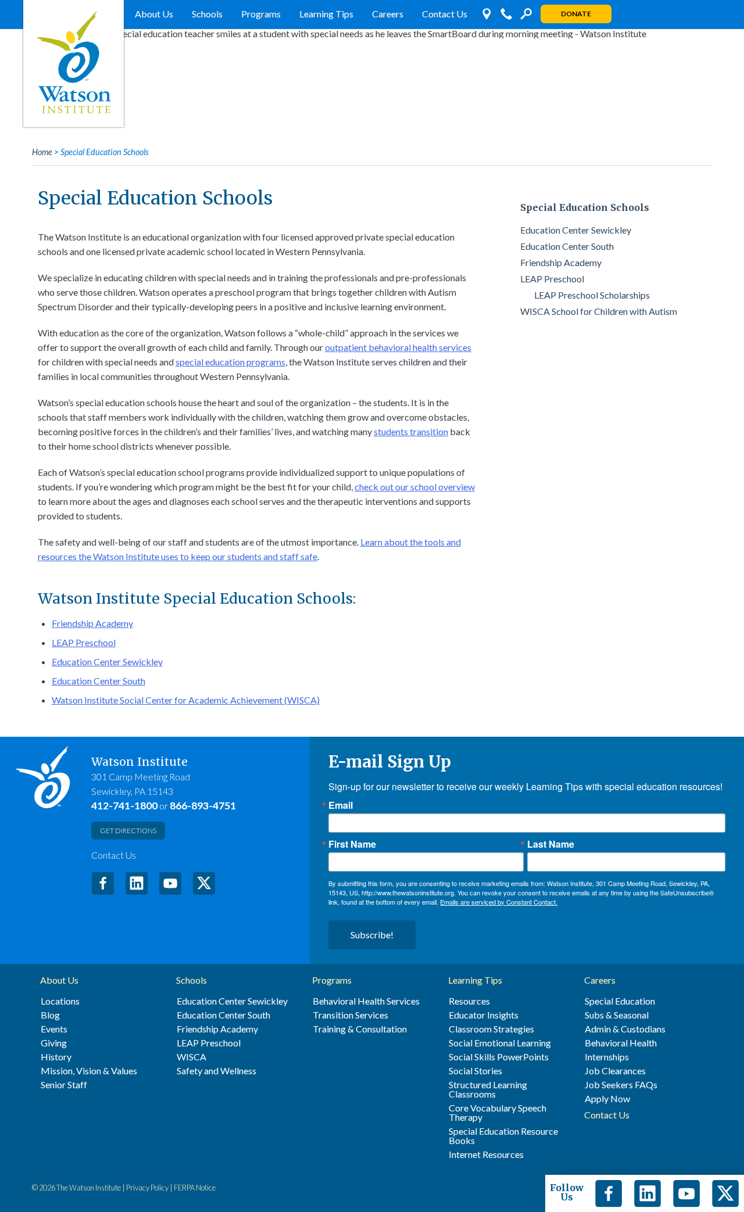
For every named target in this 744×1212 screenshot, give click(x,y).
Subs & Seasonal (617, 1015)
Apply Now (607, 1098)
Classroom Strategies (491, 1029)
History (56, 1057)
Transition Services (350, 1015)
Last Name (550, 844)
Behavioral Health (621, 1043)
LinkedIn (136, 883)
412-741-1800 (124, 805)
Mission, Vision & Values (89, 1070)
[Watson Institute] (74, 63)
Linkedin (647, 1193)
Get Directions (128, 830)
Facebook (103, 883)
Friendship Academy (92, 623)
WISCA (191, 1057)
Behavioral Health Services (366, 1001)
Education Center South (98, 680)
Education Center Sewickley (107, 661)
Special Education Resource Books (503, 1136)
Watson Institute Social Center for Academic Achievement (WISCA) (186, 699)
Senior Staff (64, 1084)
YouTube (170, 883)
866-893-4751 (203, 805)
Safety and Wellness (216, 1070)
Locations (60, 1001)
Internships (607, 1057)
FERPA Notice (195, 1187)
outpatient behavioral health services (398, 347)
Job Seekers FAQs (621, 1084)
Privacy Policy (147, 1187)
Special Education (620, 1001)
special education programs (230, 361)
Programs (261, 13)
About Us (154, 13)
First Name (352, 844)
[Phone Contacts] (506, 14)
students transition (411, 431)
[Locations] (486, 14)
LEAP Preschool (84, 642)
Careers (387, 13)
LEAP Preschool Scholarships (592, 294)
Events (54, 1029)
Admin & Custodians (625, 1029)
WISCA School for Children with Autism (598, 311)
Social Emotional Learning (500, 1043)
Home (42, 152)
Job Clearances (615, 1070)
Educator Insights (483, 1015)
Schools (207, 13)
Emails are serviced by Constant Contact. (498, 901)
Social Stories (475, 1070)
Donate (576, 13)
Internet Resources (486, 1154)
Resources (469, 1001)
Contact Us (444, 13)
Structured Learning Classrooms (488, 1089)
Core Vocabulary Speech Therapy (497, 1112)
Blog (50, 1015)
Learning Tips (326, 13)
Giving (54, 1043)
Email (340, 805)
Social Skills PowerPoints (499, 1057)
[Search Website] (526, 14)
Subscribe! (372, 934)
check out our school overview (415, 486)
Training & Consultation (360, 1029)
